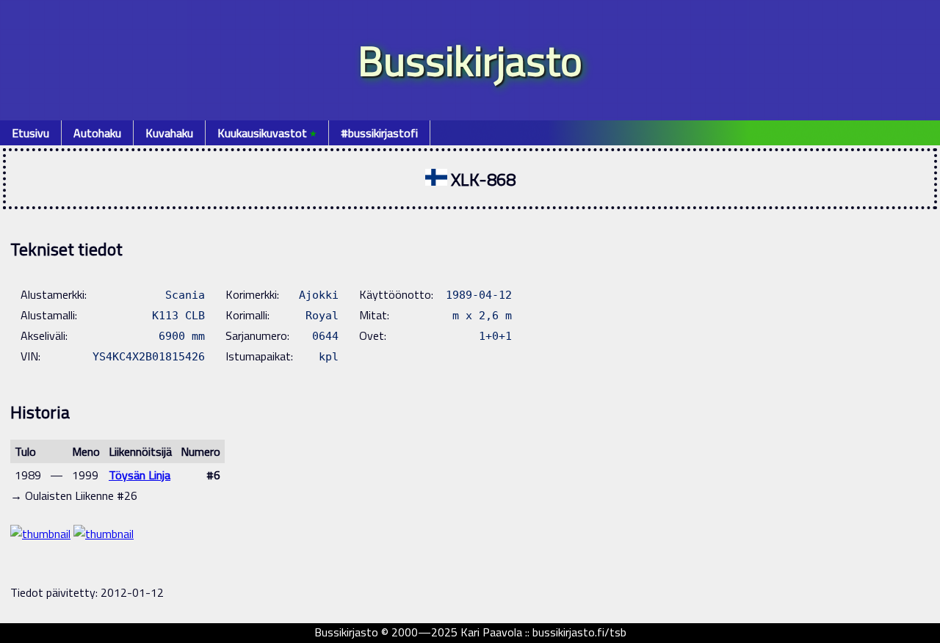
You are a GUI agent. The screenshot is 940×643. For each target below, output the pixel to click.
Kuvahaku (169, 133)
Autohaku (97, 133)
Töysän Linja (139, 475)
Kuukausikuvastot (267, 133)
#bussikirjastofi (379, 133)
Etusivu (30, 133)
